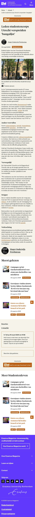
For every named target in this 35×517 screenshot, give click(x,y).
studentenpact (6, 240)
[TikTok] (12, 481)
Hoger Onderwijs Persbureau (17, 42)
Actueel (10, 10)
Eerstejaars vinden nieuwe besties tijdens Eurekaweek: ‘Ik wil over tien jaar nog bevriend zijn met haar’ (21, 287)
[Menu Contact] (32, 470)
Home (3, 10)
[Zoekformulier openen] (25, 4)
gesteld (23, 223)
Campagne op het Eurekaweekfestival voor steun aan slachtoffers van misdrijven (21, 271)
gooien (11, 207)
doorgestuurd (22, 104)
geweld (19, 126)
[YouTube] (17, 481)
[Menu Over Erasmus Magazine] (32, 456)
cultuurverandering (25, 137)
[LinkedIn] (7, 481)
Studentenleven (17, 47)
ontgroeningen (11, 126)
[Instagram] (3, 481)
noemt (20, 110)
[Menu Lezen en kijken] (32, 463)
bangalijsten (26, 126)
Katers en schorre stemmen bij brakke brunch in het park (18, 305)
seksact (3, 202)
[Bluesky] (21, 481)
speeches (13, 128)
